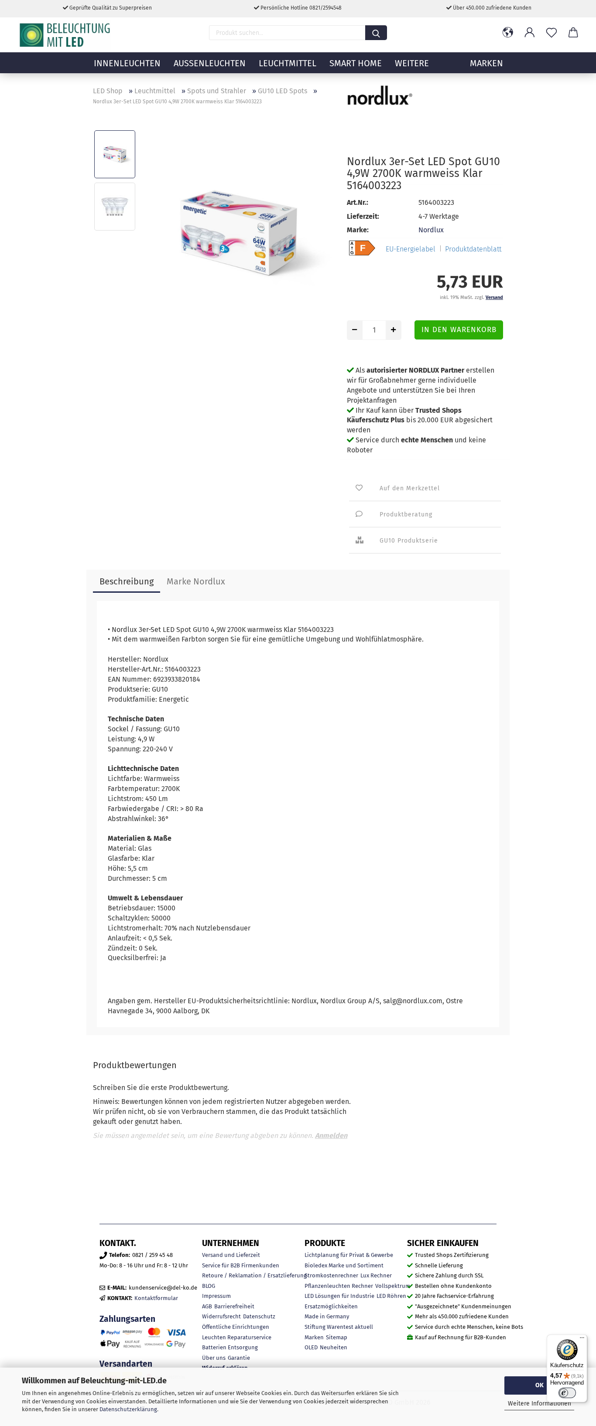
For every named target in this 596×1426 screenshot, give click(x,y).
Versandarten (125, 1364)
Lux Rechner (376, 1275)
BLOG (208, 1286)
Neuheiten (333, 1347)
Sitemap (336, 1337)
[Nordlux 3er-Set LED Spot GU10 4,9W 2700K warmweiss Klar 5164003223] (238, 232)
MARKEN (486, 63)
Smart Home (355, 63)
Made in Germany (327, 1316)
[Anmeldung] (530, 32)
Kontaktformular (156, 1298)
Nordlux (431, 230)
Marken (314, 1337)
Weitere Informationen (539, 1403)
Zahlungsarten (127, 1319)
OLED (311, 1347)
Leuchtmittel (287, 63)
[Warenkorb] (573, 32)
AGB (207, 1306)
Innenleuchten (127, 63)
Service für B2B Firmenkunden (240, 1265)
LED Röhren (391, 1296)
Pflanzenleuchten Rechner (339, 1286)
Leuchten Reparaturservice (236, 1337)
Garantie (239, 1358)
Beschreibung (126, 581)
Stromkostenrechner (331, 1275)
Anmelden (331, 1135)
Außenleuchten (210, 63)
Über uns (214, 1358)
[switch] (567, 1393)
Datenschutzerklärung (128, 1409)
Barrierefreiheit (234, 1306)
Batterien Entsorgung (230, 1347)
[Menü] (582, 1339)
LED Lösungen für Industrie (339, 1296)
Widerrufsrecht (221, 1316)
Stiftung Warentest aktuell (339, 1327)
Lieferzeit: (363, 216)
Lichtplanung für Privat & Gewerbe (349, 1255)
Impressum (216, 1296)
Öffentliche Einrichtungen (235, 1327)
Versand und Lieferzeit (231, 1255)
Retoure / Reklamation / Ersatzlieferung (254, 1275)
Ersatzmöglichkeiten (331, 1306)
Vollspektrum (392, 1286)
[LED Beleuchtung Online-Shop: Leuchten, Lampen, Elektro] (65, 34)
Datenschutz (259, 1316)
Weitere (412, 63)
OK (539, 1385)
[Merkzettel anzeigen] (551, 32)
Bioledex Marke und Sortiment (344, 1265)
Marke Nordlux (196, 581)
